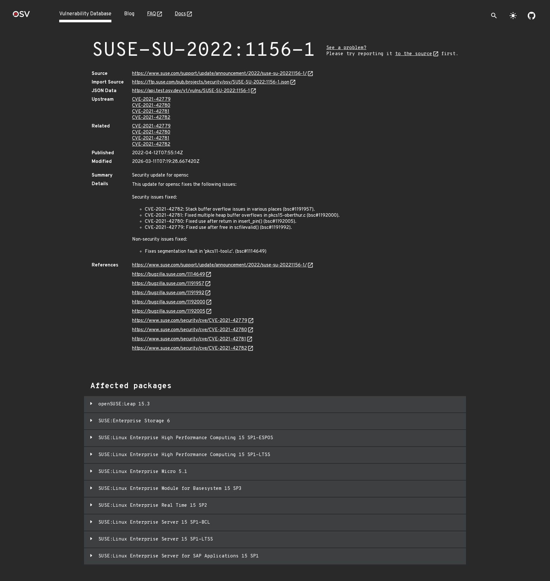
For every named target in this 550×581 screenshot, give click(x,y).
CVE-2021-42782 (151, 118)
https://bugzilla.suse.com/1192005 (168, 312)
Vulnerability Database (85, 14)
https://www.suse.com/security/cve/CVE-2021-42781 (189, 339)
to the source (413, 54)
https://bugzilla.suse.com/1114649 (168, 275)
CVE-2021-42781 (150, 112)
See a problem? (346, 48)
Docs (180, 14)
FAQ (151, 14)
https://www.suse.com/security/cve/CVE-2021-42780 (189, 330)
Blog (129, 14)
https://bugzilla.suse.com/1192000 (168, 302)
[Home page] (21, 16)
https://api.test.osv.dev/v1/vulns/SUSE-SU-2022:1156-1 (191, 91)
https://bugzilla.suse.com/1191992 (168, 293)
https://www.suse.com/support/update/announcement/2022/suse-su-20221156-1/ (219, 74)
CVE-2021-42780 (151, 106)
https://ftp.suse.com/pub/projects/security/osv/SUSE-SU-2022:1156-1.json (210, 82)
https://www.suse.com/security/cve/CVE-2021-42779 (189, 321)
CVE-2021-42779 (151, 100)
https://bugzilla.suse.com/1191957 (168, 284)
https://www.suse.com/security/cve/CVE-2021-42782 (189, 348)
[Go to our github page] (531, 15)
